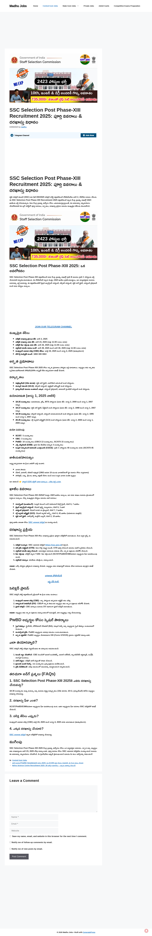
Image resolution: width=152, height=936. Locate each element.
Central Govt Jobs (50, 6)
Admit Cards (104, 6)
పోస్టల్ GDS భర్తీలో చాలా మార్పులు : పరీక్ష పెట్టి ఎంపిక (41, 482)
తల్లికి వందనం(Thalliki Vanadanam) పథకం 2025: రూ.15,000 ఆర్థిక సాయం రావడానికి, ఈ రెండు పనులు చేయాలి (47, 762)
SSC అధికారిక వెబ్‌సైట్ (36, 522)
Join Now (90, 135)
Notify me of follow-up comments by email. (32, 842)
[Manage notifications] (146, 931)
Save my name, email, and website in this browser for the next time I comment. (49, 836)
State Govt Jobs (69, 6)
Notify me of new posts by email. (27, 849)
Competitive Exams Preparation (127, 6)
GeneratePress (89, 932)
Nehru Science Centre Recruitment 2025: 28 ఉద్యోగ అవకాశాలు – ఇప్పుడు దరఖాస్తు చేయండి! (44, 765)
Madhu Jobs (18, 6)
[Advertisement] (53, 31)
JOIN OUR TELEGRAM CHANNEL (53, 326)
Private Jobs (89, 6)
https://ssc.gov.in (53, 545)
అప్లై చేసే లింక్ (53, 581)
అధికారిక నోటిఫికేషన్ (53, 575)
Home (35, 6)
